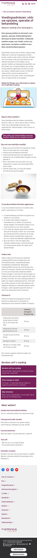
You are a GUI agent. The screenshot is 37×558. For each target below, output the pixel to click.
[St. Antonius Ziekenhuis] (8, 4)
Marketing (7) (7, 546)
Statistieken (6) (23, 544)
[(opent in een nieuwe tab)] (18, 97)
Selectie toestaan (18, 554)
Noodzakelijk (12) (10, 544)
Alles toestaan (18, 549)
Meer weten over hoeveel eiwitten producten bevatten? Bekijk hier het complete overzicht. (18, 136)
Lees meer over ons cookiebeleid (14, 541)
